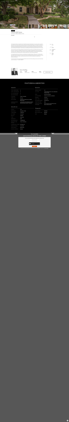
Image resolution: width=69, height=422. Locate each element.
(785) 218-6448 (27, 72)
